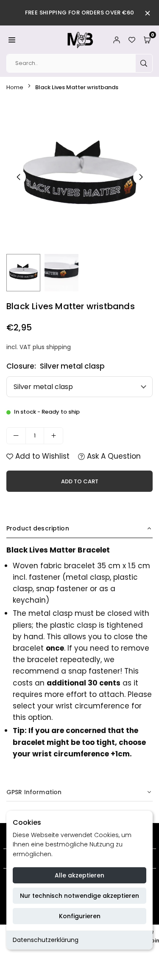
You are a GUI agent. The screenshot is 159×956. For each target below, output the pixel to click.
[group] (79, 176)
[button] (12, 40)
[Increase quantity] (53, 436)
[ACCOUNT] (116, 40)
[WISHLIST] (131, 40)
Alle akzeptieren (79, 875)
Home (14, 87)
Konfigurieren (79, 916)
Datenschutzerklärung (45, 940)
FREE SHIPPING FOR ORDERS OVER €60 (79, 12)
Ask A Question (113, 456)
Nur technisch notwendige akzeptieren (79, 895)
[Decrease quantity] (16, 436)
